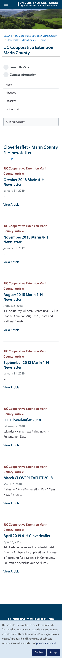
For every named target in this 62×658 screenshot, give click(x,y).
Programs (11, 100)
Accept (53, 652)
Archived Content (15, 121)
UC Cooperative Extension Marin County (36, 35)
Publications (12, 109)
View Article (11, 204)
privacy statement (46, 643)
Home (9, 84)
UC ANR (7, 35)
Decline (39, 652)
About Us (11, 92)
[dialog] (31, 639)
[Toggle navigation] (6, 4)
